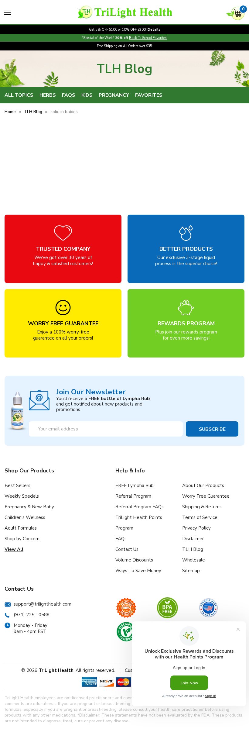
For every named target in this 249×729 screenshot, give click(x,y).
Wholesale (193, 560)
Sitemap (191, 571)
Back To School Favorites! (148, 38)
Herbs (47, 95)
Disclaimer (193, 539)
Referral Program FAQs (139, 507)
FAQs (68, 95)
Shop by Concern (22, 539)
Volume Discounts (134, 560)
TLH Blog (192, 549)
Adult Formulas (21, 528)
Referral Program (133, 496)
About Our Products (203, 485)
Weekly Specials (22, 496)
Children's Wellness (25, 517)
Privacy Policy (196, 528)
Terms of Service (199, 517)
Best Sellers (17, 485)
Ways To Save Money (138, 571)
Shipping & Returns (202, 507)
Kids (87, 95)
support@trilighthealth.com (42, 604)
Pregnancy (114, 95)
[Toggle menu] (8, 13)
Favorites (148, 95)
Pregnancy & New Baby (29, 507)
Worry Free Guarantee (206, 496)
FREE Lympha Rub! (135, 485)
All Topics (19, 95)
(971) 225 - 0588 (31, 615)
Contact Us (126, 549)
